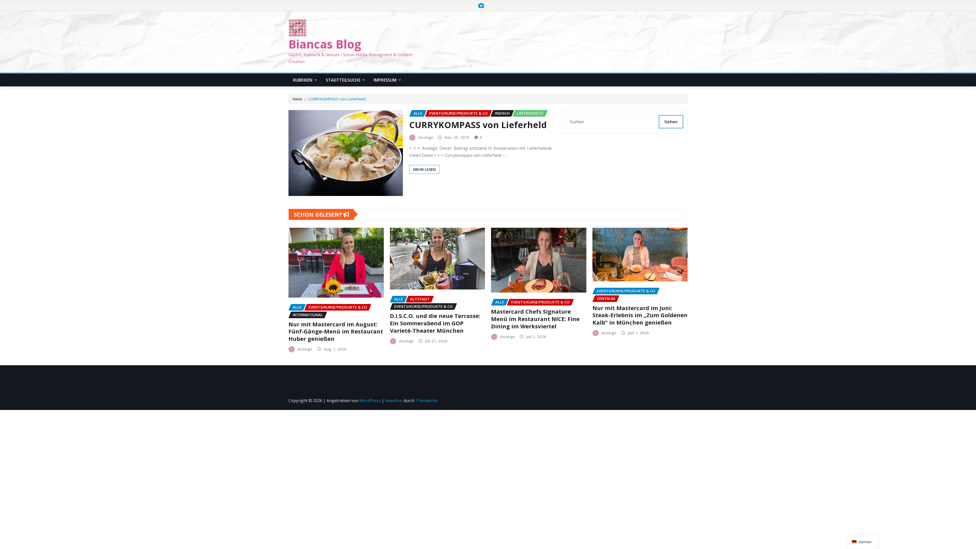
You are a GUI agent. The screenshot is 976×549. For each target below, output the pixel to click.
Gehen (671, 122)
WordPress (370, 400)
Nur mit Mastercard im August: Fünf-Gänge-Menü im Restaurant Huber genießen (335, 331)
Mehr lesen (424, 169)
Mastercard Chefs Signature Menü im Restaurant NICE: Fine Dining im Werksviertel (535, 319)
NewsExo (394, 400)
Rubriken (303, 80)
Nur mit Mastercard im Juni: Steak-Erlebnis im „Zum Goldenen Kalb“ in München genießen (640, 315)
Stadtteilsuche (343, 80)
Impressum (386, 80)
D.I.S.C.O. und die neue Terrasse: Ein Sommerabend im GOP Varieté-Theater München (435, 323)
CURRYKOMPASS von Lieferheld (336, 98)
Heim (297, 98)
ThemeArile (427, 400)
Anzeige (425, 137)
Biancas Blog (324, 44)
